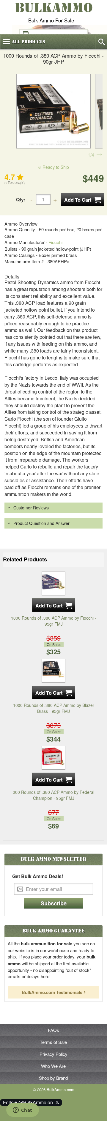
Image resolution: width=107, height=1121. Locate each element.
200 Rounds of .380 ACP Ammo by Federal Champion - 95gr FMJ (53, 795)
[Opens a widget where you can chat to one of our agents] (22, 1110)
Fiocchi (55, 242)
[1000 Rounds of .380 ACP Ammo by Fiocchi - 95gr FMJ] (53, 583)
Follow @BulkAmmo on (29, 1102)
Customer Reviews (31, 508)
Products (28, 42)
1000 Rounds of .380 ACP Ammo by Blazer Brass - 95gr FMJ (53, 708)
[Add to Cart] (82, 199)
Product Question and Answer (41, 523)
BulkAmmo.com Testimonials (52, 992)
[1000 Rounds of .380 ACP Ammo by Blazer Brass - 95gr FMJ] (53, 670)
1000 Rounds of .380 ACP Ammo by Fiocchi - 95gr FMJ (53, 621)
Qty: (20, 199)
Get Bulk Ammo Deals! (37, 876)
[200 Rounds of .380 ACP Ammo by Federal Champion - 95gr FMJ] (53, 757)
